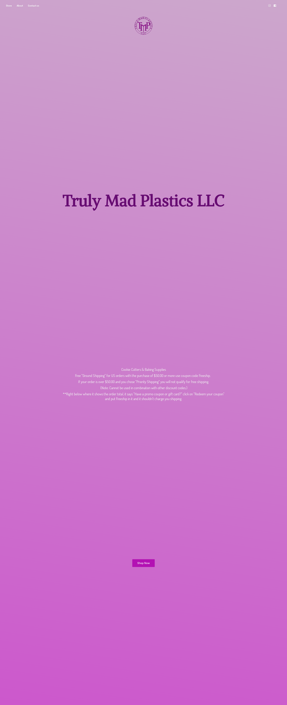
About (20, 5)
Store (9, 5)
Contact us (33, 5)
